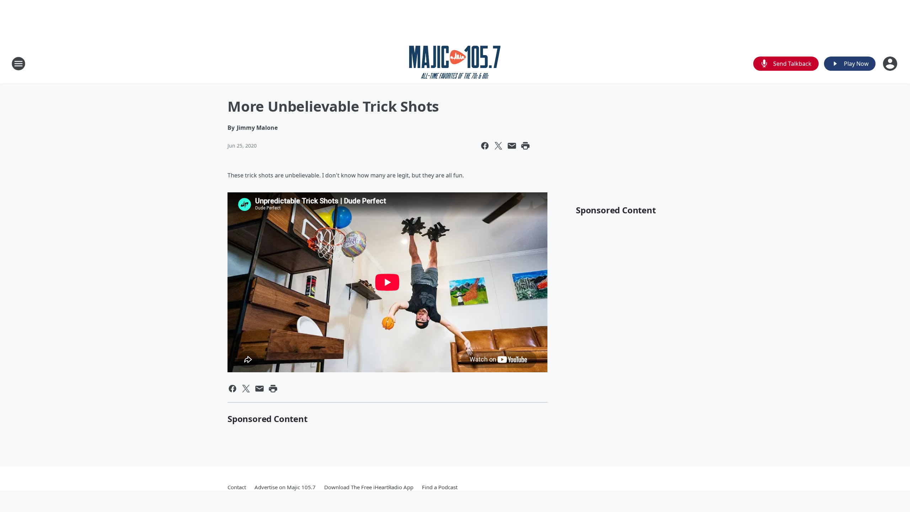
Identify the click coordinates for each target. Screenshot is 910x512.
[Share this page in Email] (512, 146)
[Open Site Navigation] (18, 64)
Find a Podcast (439, 487)
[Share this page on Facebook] (485, 146)
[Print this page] (525, 146)
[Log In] (891, 64)
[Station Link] (455, 63)
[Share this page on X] (498, 146)
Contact (237, 487)
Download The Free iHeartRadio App (368, 487)
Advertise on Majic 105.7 (285, 487)
